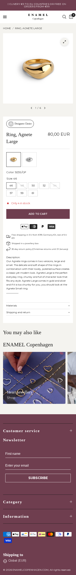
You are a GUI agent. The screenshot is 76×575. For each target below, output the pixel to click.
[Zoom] (64, 42)
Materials (38, 305)
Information (16, 516)
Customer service (21, 430)
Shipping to (13, 554)
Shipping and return (38, 312)
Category (12, 502)
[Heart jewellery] (34, 378)
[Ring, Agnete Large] (13, 159)
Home (7, 28)
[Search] (64, 17)
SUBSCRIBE (38, 478)
